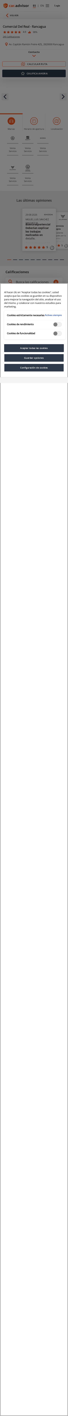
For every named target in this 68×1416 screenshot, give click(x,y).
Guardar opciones (34, 357)
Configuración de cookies (34, 367)
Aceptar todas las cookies (34, 348)
